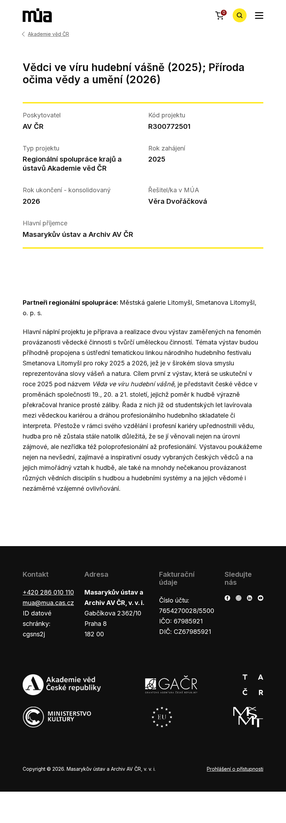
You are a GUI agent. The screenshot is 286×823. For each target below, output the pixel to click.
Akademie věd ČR (48, 34)
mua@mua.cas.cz (48, 602)
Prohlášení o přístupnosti (235, 769)
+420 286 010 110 (48, 592)
